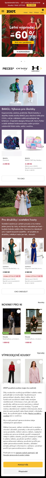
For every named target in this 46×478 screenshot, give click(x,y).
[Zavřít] (44, 4)
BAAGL (5, 158)
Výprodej (40, 353)
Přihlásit (36, 12)
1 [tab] (21, 61)
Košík (42, 11)
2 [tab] (25, 61)
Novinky (41, 302)
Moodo (5, 337)
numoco (5, 266)
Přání (30, 12)
